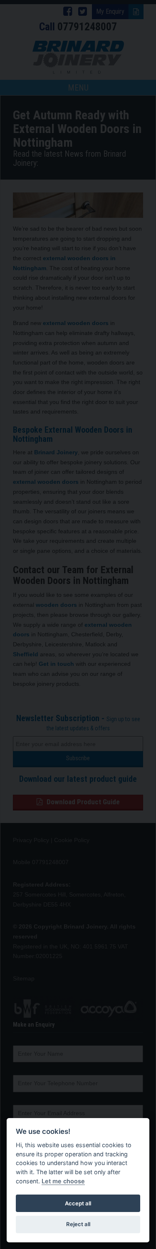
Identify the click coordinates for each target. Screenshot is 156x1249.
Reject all (78, 1224)
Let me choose (63, 1181)
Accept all (78, 1203)
